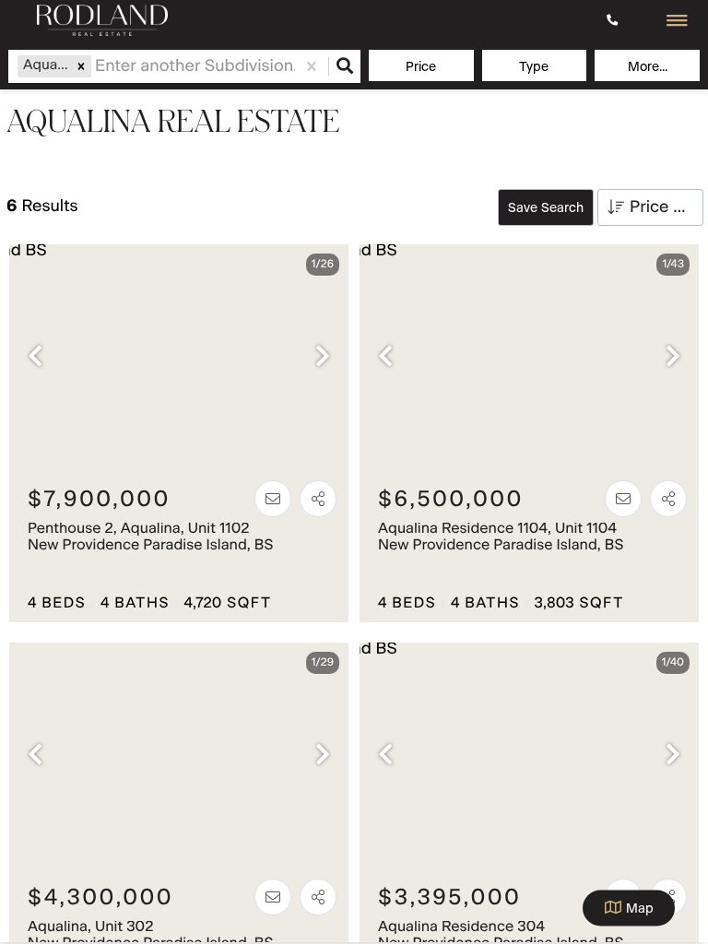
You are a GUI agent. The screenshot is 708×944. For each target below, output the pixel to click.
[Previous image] (35, 358)
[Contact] (272, 498)
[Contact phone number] (615, 20)
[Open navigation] (677, 21)
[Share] (318, 498)
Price (421, 67)
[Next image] (322, 358)
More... (647, 67)
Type (534, 67)
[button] (81, 66)
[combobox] (97, 66)
